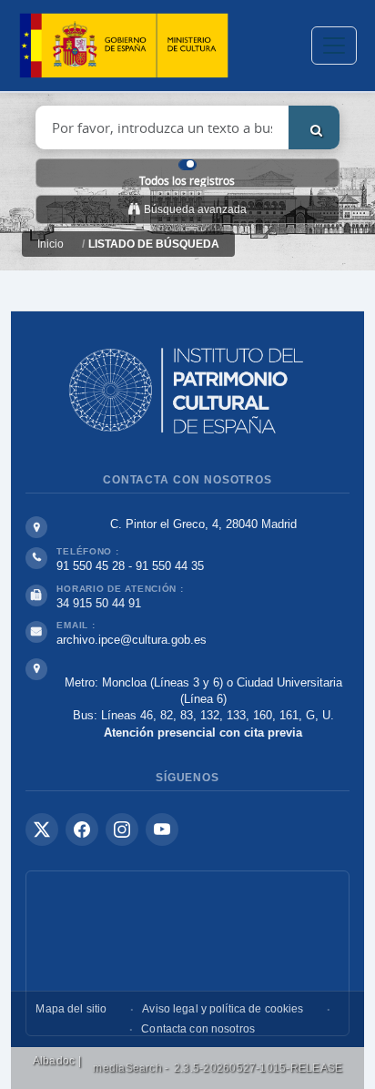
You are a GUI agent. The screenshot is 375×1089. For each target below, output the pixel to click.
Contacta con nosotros (198, 1029)
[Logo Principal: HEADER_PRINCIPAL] (123, 46)
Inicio (50, 244)
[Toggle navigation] (334, 45)
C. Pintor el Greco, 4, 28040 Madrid (203, 524)
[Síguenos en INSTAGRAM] (122, 829)
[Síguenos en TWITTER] (41, 829)
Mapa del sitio (70, 1008)
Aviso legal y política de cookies (222, 1008)
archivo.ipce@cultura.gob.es (131, 639)
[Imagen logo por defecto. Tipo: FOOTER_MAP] (187, 953)
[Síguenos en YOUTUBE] (162, 829)
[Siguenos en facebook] (82, 829)
